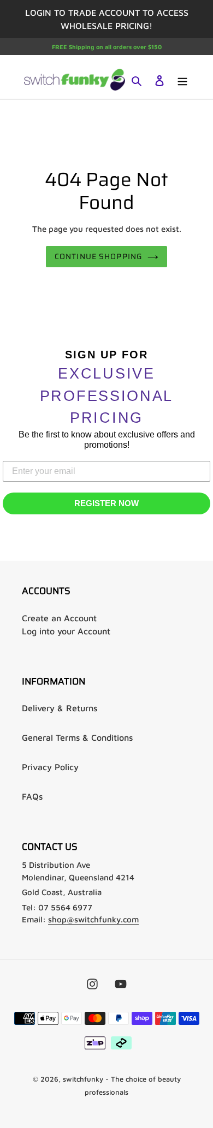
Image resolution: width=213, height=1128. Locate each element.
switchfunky (83, 1079)
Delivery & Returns (59, 708)
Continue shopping (98, 256)
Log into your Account (66, 631)
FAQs (32, 796)
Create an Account (59, 618)
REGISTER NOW (106, 503)
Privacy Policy (50, 767)
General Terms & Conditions (77, 737)
